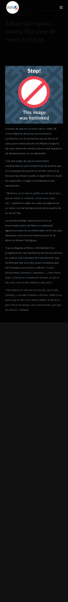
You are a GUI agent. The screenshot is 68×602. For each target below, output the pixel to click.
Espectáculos (41, 48)
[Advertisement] (34, 462)
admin (8, 48)
